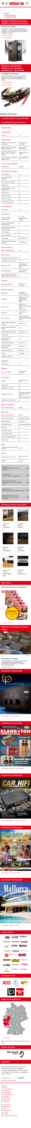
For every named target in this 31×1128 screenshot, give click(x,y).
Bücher (5, 1087)
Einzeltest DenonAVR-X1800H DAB (7, 573)
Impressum (7, 1105)
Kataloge (6, 1096)
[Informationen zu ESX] (6, 947)
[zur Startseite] (16, 3)
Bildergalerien (7, 1094)
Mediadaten (7, 1107)
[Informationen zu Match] (13, 955)
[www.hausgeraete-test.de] (15, 986)
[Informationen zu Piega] (24, 960)
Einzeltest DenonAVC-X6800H (7, 549)
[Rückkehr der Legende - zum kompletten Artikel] (15, 51)
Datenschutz (7, 1110)
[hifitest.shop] (20, 995)
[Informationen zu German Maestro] (23, 946)
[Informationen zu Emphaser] (24, 942)
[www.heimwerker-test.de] (24, 986)
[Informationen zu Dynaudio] (15, 942)
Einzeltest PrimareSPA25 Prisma (22, 572)
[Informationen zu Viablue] (7, 970)
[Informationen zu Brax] (6, 942)
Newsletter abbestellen (8, 1080)
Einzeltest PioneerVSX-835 (21, 525)
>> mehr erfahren (6, 623)
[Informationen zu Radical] (6, 965)
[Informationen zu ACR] (7, 937)
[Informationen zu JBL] (6, 956)
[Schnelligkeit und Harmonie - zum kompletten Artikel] (15, 98)
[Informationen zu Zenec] (23, 969)
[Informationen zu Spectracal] (15, 965)
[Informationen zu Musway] (6, 960)
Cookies (5, 1112)
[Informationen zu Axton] (23, 937)
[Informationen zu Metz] (22, 955)
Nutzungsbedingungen (10, 1116)
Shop (5, 1085)
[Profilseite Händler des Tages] (15, 1054)
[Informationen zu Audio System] (15, 937)
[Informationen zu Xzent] (15, 969)
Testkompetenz (8, 1089)
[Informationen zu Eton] (14, 946)
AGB (4, 1108)
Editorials (6, 1102)
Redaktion (6, 1091)
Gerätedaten (7, 1092)
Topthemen (6, 1100)
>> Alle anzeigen (6, 38)
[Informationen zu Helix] (15, 951)
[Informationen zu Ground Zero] (6, 951)
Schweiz (7, 1038)
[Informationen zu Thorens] (24, 965)
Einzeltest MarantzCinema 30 (21, 549)
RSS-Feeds (6, 1098)
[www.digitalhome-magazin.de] (6, 986)
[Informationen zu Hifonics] (24, 951)
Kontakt (5, 1114)
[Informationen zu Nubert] (15, 960)
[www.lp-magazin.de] (11, 995)
